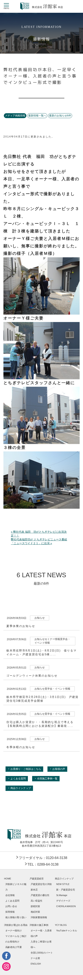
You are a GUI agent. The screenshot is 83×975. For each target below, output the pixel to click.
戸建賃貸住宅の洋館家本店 (41, 887)
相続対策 (35, 912)
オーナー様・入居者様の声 (41, 933)
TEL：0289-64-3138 (43, 864)
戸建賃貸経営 (37, 878)
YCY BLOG (61, 925)
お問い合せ (11, 906)
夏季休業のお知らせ (20, 626)
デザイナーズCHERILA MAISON (66, 903)
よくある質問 (18, 778)
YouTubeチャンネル (66, 930)
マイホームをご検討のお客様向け (15, 939)
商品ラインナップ (20, 788)
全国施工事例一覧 (47, 778)
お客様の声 (58, 768)
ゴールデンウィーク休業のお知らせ (31, 675)
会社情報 (10, 895)
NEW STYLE (62, 884)
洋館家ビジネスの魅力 (15, 887)
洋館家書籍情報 (39, 917)
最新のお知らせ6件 (60, 115)
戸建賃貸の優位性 (40, 895)
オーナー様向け (13, 930)
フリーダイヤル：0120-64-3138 (43, 858)
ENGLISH (36, 963)
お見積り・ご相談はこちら (25, 768)
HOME (7, 878)
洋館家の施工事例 (39, 925)
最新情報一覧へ (37, 115)
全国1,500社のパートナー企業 (42, 955)
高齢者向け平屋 (13, 947)
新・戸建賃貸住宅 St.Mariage (65, 892)
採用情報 (10, 912)
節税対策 (35, 906)
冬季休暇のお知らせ (20, 747)
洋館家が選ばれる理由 (15, 925)
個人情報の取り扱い (15, 917)
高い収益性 (36, 900)
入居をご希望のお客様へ (41, 944)
